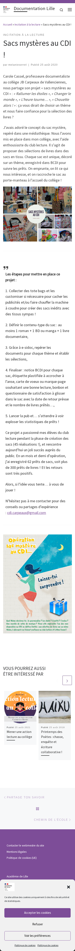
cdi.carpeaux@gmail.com (26, 512)
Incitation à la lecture (27, 24)
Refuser (37, 924)
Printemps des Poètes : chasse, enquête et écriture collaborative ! (52, 742)
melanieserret (17, 64)
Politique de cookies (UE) (22, 858)
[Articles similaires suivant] (67, 680)
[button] (68, 887)
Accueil (7, 24)
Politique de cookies (25, 945)
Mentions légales (16, 852)
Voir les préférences (37, 936)
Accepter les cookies (37, 913)
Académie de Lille (17, 876)
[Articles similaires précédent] (57, 680)
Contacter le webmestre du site (25, 845)
